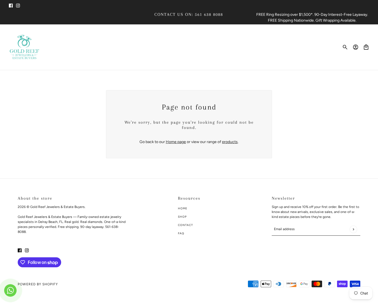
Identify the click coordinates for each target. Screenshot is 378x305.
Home (182, 208)
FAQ (181, 233)
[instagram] (18, 5)
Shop (182, 216)
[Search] (345, 47)
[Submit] (353, 229)
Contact (185, 225)
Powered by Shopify (38, 284)
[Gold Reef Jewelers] (24, 47)
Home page (176, 141)
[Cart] (366, 47)
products (230, 141)
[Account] (356, 47)
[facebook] (11, 5)
